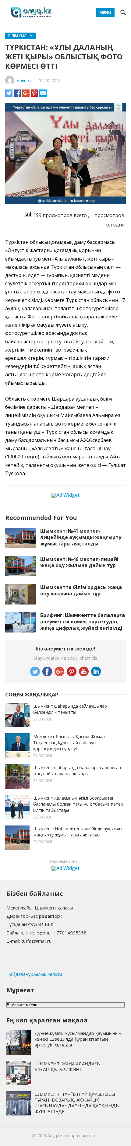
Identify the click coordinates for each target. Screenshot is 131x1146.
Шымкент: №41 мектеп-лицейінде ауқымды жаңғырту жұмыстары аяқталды (80, 537)
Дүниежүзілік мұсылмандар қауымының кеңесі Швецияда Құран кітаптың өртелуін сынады (78, 1039)
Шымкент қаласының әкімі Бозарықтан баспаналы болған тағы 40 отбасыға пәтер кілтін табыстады (78, 804)
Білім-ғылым (20, 35)
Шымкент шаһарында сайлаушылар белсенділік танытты (70, 709)
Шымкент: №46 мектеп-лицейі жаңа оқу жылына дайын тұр (79, 562)
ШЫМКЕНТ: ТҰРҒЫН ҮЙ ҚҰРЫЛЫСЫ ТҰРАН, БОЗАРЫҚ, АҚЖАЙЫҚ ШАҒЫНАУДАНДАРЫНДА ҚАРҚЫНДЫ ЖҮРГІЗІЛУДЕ (77, 1102)
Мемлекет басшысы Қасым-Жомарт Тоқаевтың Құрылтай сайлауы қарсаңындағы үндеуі (70, 743)
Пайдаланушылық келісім (34, 974)
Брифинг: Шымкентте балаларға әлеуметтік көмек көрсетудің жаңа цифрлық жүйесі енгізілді (82, 621)
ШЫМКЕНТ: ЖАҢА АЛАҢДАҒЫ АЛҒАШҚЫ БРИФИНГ (67, 1066)
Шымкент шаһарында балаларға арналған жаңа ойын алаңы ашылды (77, 770)
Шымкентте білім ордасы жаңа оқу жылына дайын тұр (81, 590)
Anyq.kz (24, 80)
